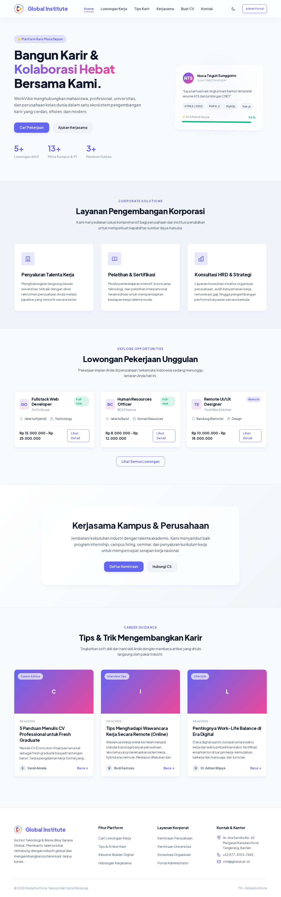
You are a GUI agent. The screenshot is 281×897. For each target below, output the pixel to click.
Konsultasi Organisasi (174, 854)
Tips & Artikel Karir (112, 846)
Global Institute (48, 8)
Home (89, 9)
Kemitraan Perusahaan (175, 838)
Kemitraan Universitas (174, 846)
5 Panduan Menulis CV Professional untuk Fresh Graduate (45, 734)
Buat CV (187, 9)
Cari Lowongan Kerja (114, 838)
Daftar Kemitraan (124, 566)
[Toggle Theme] (233, 8)
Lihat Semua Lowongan (141, 461)
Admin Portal (255, 8)
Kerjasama (165, 9)
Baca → (82, 768)
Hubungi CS (162, 566)
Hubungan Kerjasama (114, 863)
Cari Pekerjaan (32, 127)
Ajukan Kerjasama (72, 127)
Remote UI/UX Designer (217, 401)
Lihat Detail (75, 435)
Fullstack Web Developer (45, 401)
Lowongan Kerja (114, 9)
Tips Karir (142, 9)
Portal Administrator (173, 863)
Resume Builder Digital (116, 854)
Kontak (207, 9)
